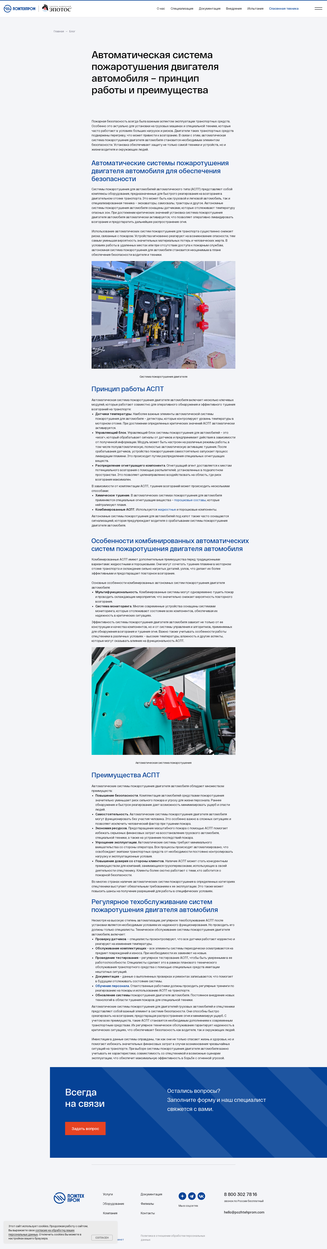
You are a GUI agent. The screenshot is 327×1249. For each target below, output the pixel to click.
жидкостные (167, 509)
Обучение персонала (112, 986)
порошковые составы (190, 500)
